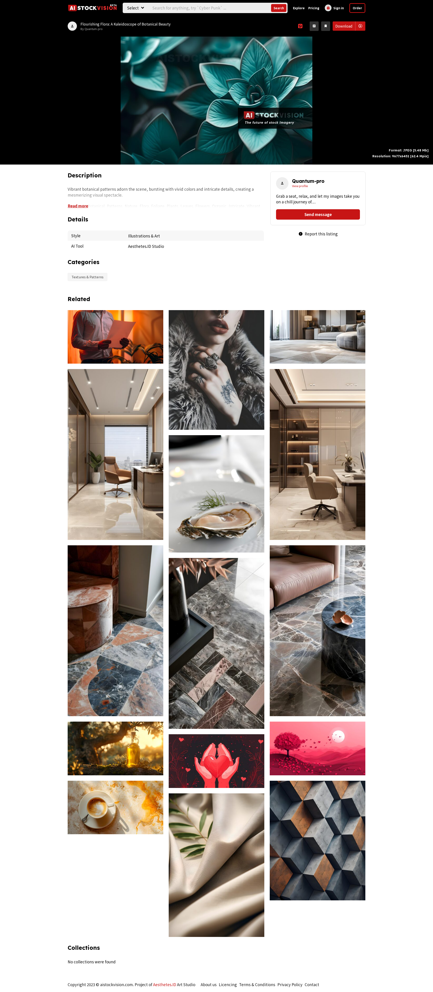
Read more (78, 206)
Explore (299, 8)
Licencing (228, 984)
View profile (300, 186)
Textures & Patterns (87, 276)
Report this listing (318, 234)
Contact (312, 984)
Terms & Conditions (257, 984)
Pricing (313, 8)
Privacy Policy (289, 984)
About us (208, 984)
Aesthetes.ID (164, 984)
